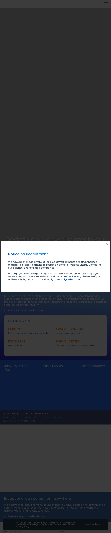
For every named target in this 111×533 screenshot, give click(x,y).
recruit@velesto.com (69, 279)
